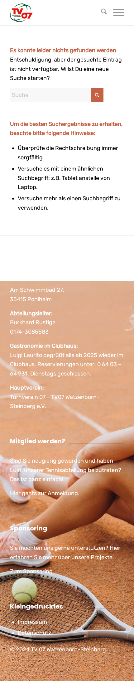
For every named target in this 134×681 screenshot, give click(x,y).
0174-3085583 (29, 331)
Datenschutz (34, 632)
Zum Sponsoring (31, 571)
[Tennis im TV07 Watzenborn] (55, 12)
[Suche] (101, 12)
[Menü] (115, 12)
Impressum (32, 622)
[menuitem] (101, 12)
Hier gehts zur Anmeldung (44, 493)
